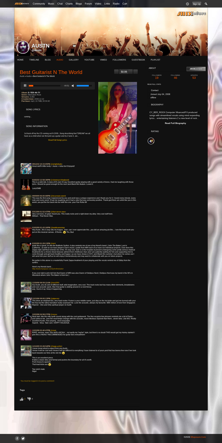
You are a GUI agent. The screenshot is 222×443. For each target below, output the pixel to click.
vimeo (103, 60)
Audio (28, 76)
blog (48, 60)
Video (98, 3)
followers (119, 60)
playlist (155, 60)
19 (157, 76)
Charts (69, 3)
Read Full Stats (154, 84)
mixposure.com (198, 437)
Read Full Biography (175, 123)
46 (175, 76)
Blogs (79, 3)
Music (51, 3)
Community (39, 3)
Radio (116, 3)
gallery (74, 60)
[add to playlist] (116, 70)
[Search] (206, 4)
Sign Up (197, 3)
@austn (37, 50)
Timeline (34, 60)
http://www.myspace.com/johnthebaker (48, 269)
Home (20, 60)
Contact (154, 90)
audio (59, 60)
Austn (22, 76)
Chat (60, 3)
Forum (88, 3)
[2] (23, 105)
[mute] (73, 86)
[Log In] (187, 4)
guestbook (138, 60)
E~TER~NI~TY (34, 93)
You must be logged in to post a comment (37, 381)
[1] (22, 105)
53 (194, 76)
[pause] (25, 86)
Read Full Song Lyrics (57, 140)
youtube (89, 60)
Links (107, 3)
